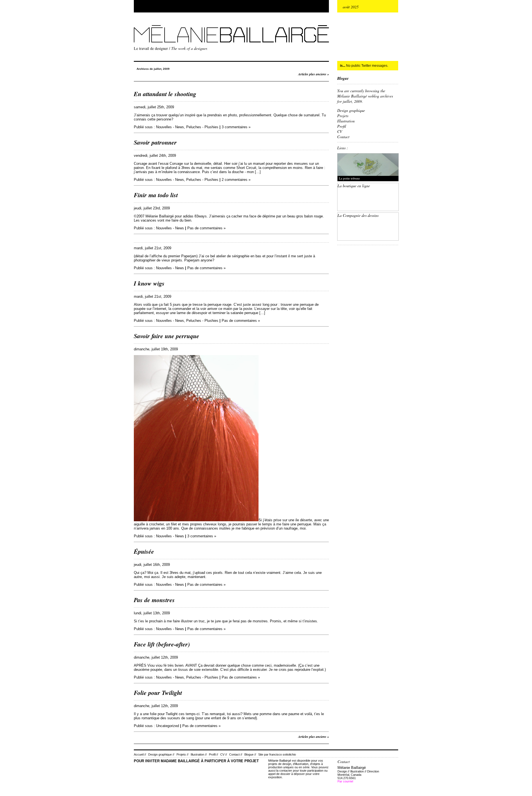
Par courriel (345, 781)
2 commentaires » (236, 180)
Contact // (235, 754)
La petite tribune (349, 178)
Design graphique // (161, 754)
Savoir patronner (155, 142)
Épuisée (144, 551)
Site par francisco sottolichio (277, 754)
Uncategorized (167, 726)
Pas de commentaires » (206, 228)
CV (339, 131)
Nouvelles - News (170, 127)
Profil (341, 126)
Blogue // (250, 754)
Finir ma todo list (156, 195)
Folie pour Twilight (158, 692)
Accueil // (140, 754)
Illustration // (199, 754)
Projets (342, 115)
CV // (223, 754)
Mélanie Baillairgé (352, 96)
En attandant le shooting (165, 93)
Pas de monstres (154, 599)
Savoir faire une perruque (166, 336)
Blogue (343, 78)
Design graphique (351, 110)
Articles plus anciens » (313, 74)
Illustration (346, 121)
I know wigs (149, 283)
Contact (343, 136)
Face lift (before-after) (162, 644)
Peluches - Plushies (202, 127)
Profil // (213, 754)
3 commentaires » (236, 127)
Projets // (182, 754)
